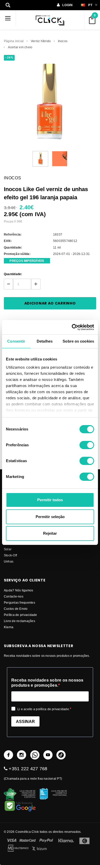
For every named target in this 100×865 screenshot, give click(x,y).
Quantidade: (13, 274)
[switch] (86, 445)
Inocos (62, 41)
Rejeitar (50, 533)
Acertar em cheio (20, 47)
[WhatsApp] (34, 754)
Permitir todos (50, 500)
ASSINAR (25, 721)
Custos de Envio (16, 609)
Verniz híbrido (41, 41)
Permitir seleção (50, 517)
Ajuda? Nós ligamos (18, 590)
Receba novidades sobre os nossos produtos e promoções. (47, 682)
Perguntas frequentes (19, 602)
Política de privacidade (20, 615)
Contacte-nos (13, 596)
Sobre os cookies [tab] (78, 341)
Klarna (8, 627)
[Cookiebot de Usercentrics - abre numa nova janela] (72, 327)
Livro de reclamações (19, 621)
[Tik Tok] (61, 754)
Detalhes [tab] (45, 341)
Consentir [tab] (16, 341)
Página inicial (14, 41)
